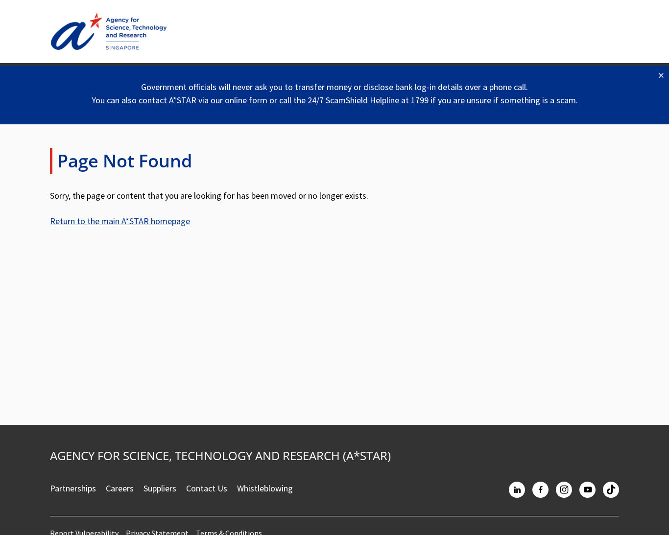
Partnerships (73, 488)
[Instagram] (564, 490)
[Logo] (108, 31)
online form (246, 100)
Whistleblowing (265, 488)
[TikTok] (611, 490)
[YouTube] (587, 490)
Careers (120, 488)
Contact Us (206, 488)
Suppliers (159, 488)
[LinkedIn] (517, 490)
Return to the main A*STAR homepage (120, 221)
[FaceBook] (540, 490)
